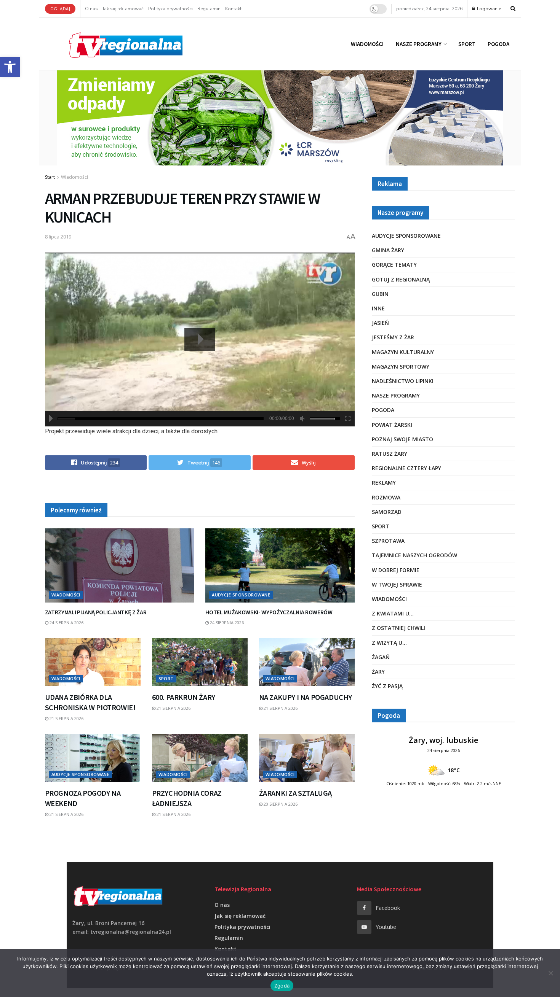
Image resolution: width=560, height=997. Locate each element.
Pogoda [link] (498, 44)
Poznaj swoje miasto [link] (402, 439)
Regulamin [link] (209, 9)
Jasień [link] (380, 322)
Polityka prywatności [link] (170, 9)
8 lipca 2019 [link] (58, 236)
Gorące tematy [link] (394, 264)
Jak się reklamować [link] (123, 9)
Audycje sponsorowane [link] (241, 595)
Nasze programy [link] (419, 44)
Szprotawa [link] (388, 540)
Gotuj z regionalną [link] (401, 279)
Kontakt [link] (233, 9)
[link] (10, 67)
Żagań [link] (381, 657)
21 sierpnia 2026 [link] (65, 718)
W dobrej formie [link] (395, 570)
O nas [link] (91, 9)
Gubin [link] (380, 293)
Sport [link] (466, 44)
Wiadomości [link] (367, 44)
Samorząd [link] (387, 511)
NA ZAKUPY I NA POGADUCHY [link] (305, 697)
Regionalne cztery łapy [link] (406, 468)
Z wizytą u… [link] (389, 642)
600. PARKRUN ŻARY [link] (183, 697)
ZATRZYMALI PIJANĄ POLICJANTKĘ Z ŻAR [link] (96, 612)
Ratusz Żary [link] (389, 453)
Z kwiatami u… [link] (393, 613)
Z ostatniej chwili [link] (398, 627)
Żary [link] (378, 671)
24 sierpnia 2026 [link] (65, 622)
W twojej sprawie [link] (397, 584)
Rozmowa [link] (386, 497)
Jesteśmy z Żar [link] (393, 337)
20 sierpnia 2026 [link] (280, 804)
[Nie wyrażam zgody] (550, 973)
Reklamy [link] (384, 482)
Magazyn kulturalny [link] (403, 352)
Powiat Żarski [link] (392, 424)
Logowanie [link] (488, 9)
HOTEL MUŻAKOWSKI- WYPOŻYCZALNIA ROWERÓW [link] (269, 612)
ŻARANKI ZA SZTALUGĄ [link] (295, 793)
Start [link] (50, 177)
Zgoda (282, 986)
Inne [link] (378, 308)
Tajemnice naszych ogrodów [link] (414, 555)
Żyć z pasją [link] (387, 686)
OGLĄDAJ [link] (60, 8)
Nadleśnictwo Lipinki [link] (403, 381)
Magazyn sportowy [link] (400, 366)
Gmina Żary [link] (388, 250)
